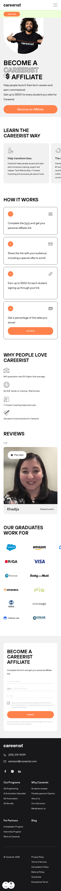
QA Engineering (11, 788)
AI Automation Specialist (15, 793)
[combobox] (10, 688)
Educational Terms (39, 882)
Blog (34, 820)
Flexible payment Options (43, 793)
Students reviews (39, 788)
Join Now (30, 331)
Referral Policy (37, 872)
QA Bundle (8, 803)
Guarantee (36, 877)
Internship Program (12, 831)
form (27, 223)
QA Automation (11, 798)
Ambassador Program (13, 826)
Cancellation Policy (40, 867)
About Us (35, 798)
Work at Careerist (12, 836)
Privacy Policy (19, 724)
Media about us (38, 808)
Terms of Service (39, 862)
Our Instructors (38, 803)
